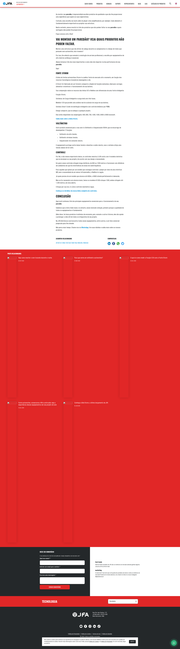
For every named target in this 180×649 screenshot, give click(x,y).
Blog (139, 4)
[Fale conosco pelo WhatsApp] (174, 643)
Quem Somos (89, 4)
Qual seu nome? (45, 558)
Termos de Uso (96, 634)
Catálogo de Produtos (158, 4)
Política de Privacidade (74, 634)
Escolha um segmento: (22, 2)
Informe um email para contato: (50, 567)
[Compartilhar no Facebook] (113, 243)
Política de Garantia (107, 634)
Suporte (118, 4)
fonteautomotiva (71, 243)
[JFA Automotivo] (7, 3)
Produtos (99, 4)
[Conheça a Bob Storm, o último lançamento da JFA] (67, 472)
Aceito (132, 641)
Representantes (129, 4)
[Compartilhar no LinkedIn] (109, 243)
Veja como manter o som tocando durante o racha (35, 258)
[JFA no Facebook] (85, 626)
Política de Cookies (86, 634)
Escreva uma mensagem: (48, 575)
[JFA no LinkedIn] (94, 626)
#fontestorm (60, 243)
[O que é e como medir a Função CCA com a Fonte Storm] (124, 327)
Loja (146, 4)
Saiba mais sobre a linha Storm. (67, 119)
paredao (85, 243)
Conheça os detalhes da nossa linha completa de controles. (76, 191)
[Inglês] (176, 3)
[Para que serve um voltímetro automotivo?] (67, 327)
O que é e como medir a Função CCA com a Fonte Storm (148, 258)
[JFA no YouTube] (81, 626)
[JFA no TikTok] (99, 626)
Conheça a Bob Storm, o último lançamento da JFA (91, 403)
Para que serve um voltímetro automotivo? (88, 258)
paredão (80, 243)
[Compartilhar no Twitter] (122, 243)
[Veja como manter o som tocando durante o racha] (12, 327)
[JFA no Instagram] (90, 626)
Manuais (109, 4)
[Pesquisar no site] (170, 3)
